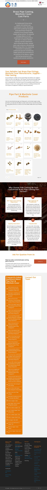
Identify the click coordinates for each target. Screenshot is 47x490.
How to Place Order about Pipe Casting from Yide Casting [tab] (14, 388)
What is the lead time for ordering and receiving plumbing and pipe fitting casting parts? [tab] (13, 325)
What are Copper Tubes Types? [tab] (13, 427)
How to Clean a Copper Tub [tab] (14, 407)
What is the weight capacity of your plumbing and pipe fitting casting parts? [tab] (14, 306)
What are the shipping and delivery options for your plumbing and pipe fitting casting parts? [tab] (13, 372)
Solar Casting (36, 476)
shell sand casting (28, 458)
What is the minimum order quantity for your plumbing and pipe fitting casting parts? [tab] (14, 332)
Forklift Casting (37, 465)
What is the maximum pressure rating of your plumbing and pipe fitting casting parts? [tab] (14, 312)
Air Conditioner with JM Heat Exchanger (37, 450)
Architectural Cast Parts (37, 453)
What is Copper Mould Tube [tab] (14, 417)
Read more (7, 466)
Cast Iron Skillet (37, 460)
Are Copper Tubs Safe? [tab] (13, 420)
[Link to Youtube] (39, 488)
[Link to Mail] (41, 488)
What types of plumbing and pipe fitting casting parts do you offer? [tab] (14, 294)
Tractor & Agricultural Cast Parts (37, 480)
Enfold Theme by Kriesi (26, 488)
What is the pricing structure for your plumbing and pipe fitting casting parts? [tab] (14, 337)
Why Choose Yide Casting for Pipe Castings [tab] (14, 384)
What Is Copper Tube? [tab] (13, 400)
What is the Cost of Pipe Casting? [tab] (13, 393)
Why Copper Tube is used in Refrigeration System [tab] (14, 404)
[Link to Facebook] (37, 488)
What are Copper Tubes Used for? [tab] (14, 431)
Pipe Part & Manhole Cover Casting (37, 469)
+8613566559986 (22, 0)
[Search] (38, 4)
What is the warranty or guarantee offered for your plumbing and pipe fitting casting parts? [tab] (14, 344)
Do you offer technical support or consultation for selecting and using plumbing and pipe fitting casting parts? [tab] (14, 364)
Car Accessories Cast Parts (37, 457)
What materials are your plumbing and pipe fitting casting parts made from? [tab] (13, 289)
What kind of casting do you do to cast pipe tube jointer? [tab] (14, 397)
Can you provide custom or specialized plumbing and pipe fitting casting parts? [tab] (14, 351)
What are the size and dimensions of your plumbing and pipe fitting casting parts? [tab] (14, 300)
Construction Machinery (36, 463)
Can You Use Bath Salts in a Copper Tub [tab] (14, 423)
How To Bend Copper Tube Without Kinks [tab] (14, 411)
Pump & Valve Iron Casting (37, 474)
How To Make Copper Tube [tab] (14, 414)
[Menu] (41, 4)
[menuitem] (38, 4)
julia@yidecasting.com (11, 0)
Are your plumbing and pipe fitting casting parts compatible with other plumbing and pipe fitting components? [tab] (14, 318)
